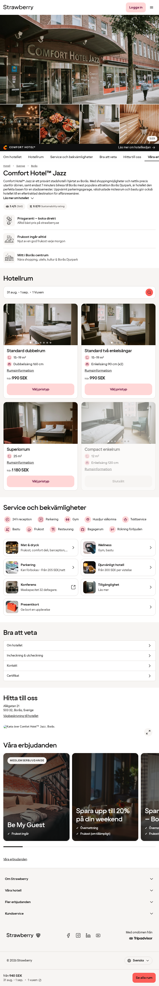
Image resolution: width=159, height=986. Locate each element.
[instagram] (78, 935)
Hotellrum (36, 157)
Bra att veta (108, 157)
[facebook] (68, 935)
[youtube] (98, 935)
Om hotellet (12, 157)
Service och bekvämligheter (71, 157)
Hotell (6, 166)
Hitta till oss (132, 157)
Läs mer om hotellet (16, 198)
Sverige (20, 166)
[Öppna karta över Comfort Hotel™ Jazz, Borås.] (148, 732)
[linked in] (88, 935)
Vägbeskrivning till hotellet (20, 716)
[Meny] (151, 7)
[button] (41, 324)
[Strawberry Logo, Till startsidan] (18, 7)
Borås (34, 166)
